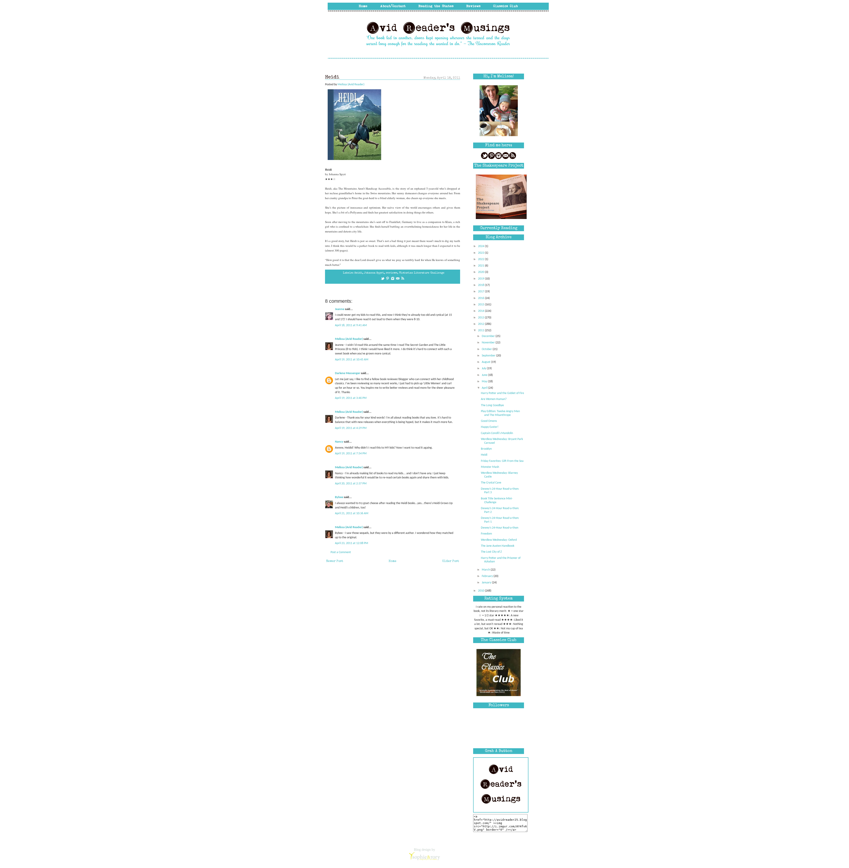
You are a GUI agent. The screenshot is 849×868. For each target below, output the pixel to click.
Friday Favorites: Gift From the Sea (502, 461)
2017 (481, 291)
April (485, 388)
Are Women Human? (494, 399)
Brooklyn (486, 449)
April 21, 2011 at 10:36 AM (351, 513)
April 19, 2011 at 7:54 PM (351, 453)
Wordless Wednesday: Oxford (499, 540)
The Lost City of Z (491, 552)
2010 (481, 590)
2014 (481, 311)
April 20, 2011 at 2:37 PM (351, 483)
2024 (481, 246)
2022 (481, 259)
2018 (481, 285)
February (487, 576)
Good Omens (489, 421)
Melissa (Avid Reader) (349, 339)
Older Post (450, 561)
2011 (481, 330)
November (488, 342)
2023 (481, 253)
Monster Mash (490, 467)
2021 (481, 265)
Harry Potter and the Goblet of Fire (502, 393)
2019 (481, 278)
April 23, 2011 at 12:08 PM (351, 543)
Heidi (358, 273)
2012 (481, 324)
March (486, 569)
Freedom (486, 533)
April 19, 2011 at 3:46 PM (351, 398)
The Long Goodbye (492, 405)
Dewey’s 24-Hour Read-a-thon (499, 527)
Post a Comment (341, 552)
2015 (481, 304)
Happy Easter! (490, 427)
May (485, 381)
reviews (391, 273)
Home (392, 561)
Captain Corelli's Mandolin (497, 433)
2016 (481, 298)
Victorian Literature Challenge (421, 273)
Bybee (339, 497)
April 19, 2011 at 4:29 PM (351, 428)
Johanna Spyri (374, 273)
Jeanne (339, 309)
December (488, 336)
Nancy (339, 442)
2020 (481, 272)
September (489, 355)
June (485, 375)
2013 (481, 317)
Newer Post (334, 561)
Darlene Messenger (347, 373)
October (487, 349)
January (487, 582)
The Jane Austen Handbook (497, 546)
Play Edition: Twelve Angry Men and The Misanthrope (500, 413)
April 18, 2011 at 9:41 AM (351, 325)
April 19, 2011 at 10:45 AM (351, 359)
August (486, 362)
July (484, 368)
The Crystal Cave (491, 482)
